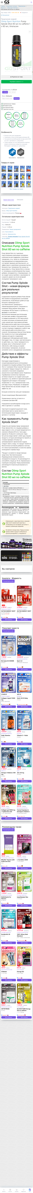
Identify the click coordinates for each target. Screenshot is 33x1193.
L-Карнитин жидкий (21, 857)
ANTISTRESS (5, 1009)
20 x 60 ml (12, 92)
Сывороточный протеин (22, 932)
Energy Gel (20, 971)
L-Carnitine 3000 (22, 860)
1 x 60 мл (5, 92)
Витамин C (19, 733)
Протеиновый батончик (6, 969)
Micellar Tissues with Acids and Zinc (8, 860)
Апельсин (16, 98)
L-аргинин (6, 486)
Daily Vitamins (5, 735)
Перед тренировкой (15, 229)
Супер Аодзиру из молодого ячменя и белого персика (23, 811)
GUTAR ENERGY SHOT (8, 611)
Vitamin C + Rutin (22, 735)
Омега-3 (3, 770)
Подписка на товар (17, 76)
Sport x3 (19, 661)
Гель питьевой (20, 969)
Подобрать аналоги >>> (16, 81)
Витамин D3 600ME (7, 661)
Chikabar (4, 971)
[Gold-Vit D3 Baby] (24, 682)
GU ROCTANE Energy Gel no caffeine (23, 1009)
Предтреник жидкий (8, 19)
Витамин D (3, 659)
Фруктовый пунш (7, 98)
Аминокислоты (12, 234)
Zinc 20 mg (20, 773)
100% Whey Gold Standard (22, 935)
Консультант (5, 15)
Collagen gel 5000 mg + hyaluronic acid (8, 810)
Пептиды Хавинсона (21, 895)
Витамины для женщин (6, 895)
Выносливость (9, 231)
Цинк (18, 770)
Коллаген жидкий (5, 696)
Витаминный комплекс (22, 659)
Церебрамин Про (22, 897)
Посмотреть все (8, 581)
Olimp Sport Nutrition (10, 21)
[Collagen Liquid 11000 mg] (8, 682)
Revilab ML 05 (5, 934)
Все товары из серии (16, 189)
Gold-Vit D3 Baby (22, 698)
